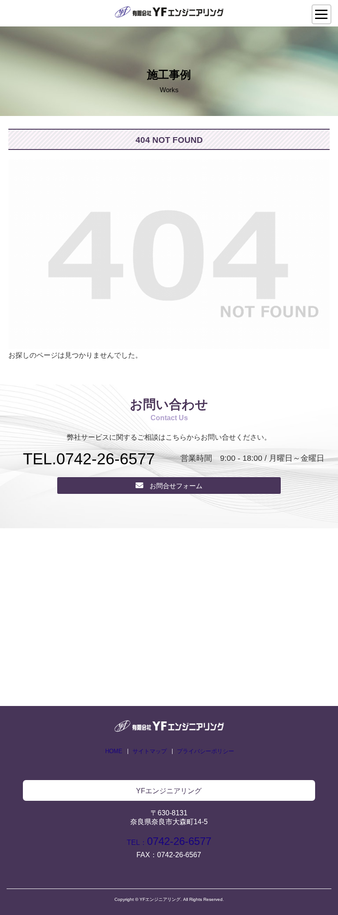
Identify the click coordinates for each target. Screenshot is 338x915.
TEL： (169, 842)
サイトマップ (149, 751)
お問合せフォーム (176, 485)
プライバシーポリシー (205, 751)
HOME (113, 751)
